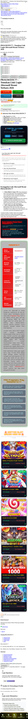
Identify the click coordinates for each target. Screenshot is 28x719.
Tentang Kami (6, 637)
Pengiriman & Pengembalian (9, 658)
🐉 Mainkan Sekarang (14, 537)
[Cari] (2, 8)
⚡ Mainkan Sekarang (14, 451)
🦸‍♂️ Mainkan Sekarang (14, 566)
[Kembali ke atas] (2, 617)
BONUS (3, 716)
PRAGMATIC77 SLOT (6, 12)
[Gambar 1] (5, 76)
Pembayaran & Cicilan (8, 659)
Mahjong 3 (14, 136)
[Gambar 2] (13, 76)
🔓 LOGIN (18, 91)
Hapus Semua (5, 35)
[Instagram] (2, 632)
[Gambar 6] (22, 77)
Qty (1, 147)
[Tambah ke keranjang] (5, 615)
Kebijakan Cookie (7, 657)
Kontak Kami (6, 639)
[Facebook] (1, 632)
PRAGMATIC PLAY (9, 14)
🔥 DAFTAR (6, 91)
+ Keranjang (9, 56)
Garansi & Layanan (7, 661)
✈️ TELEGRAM (6, 95)
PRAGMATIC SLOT (6, 15)
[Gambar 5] (13, 77)
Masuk (16, 3)
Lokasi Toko (6, 640)
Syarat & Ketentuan (7, 654)
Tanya (4, 56)
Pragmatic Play (15, 315)
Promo (10, 3)
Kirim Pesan (5, 626)
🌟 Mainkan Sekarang (14, 480)
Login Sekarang (11, 681)
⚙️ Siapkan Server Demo (14, 140)
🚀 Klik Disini (15, 123)
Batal (5, 681)
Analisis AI (13, 35)
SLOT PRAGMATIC (19, 14)
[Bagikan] (2, 614)
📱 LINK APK (18, 95)
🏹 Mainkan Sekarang (14, 594)
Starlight (20, 136)
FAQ (4, 641)
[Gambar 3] (22, 76)
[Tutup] (2, 22)
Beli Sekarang (16, 56)
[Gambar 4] (5, 77)
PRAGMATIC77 (4, 3)
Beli (7, 149)
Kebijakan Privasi (7, 656)
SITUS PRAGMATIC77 (15, 11)
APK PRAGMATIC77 (21, 717)
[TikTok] (4, 632)
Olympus (7, 136)
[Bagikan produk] (2, 56)
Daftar (13, 3)
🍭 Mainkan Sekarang (14, 508)
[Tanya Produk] (9, 149)
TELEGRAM (9, 716)
